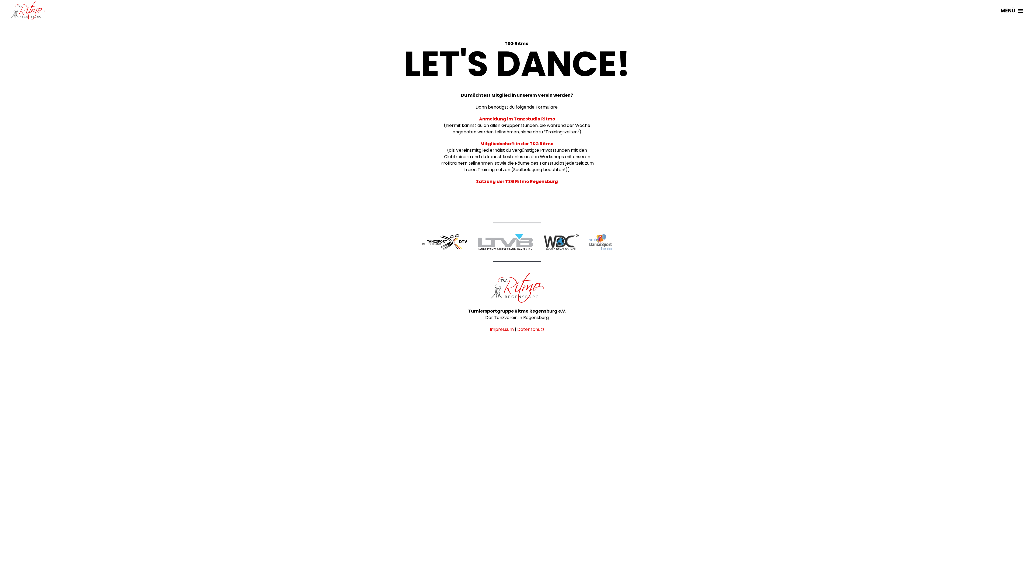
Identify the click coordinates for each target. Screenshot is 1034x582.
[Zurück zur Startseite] (27, 11)
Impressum (502, 329)
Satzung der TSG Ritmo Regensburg (517, 181)
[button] (1012, 11)
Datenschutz (530, 329)
